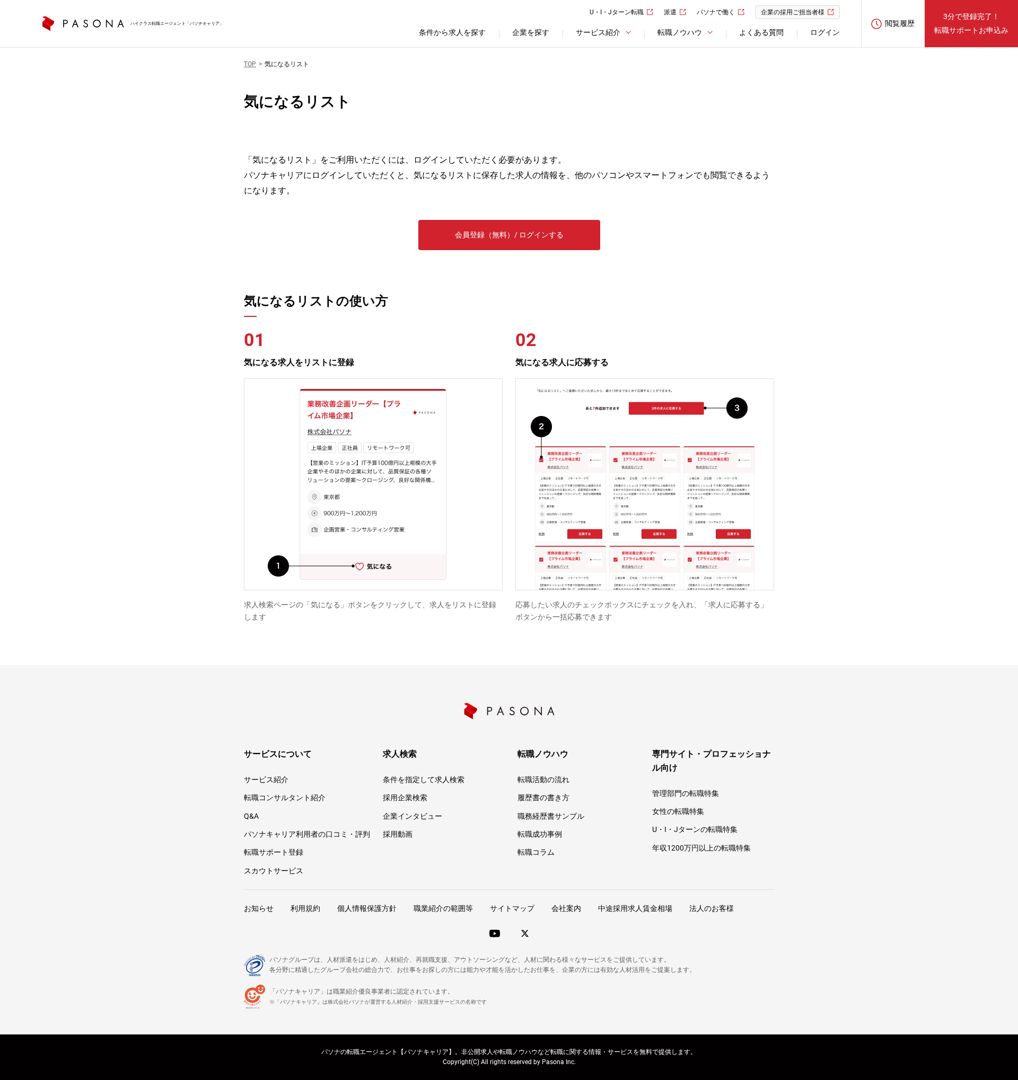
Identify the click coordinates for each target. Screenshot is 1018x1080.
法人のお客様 (711, 908)
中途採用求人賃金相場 (635, 908)
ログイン (825, 32)
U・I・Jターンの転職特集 (695, 829)
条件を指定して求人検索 (423, 779)
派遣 (670, 12)
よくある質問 (761, 32)
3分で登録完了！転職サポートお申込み (971, 23)
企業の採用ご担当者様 (792, 12)
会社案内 (566, 908)
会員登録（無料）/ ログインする (509, 235)
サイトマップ (512, 908)
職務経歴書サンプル (550, 816)
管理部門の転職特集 (685, 793)
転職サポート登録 (273, 852)
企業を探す (530, 32)
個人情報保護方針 (367, 908)
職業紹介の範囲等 (443, 908)
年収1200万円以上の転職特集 (701, 848)
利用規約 (305, 908)
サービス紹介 (266, 779)
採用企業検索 (405, 797)
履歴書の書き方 (543, 797)
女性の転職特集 (678, 811)
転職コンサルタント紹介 (285, 797)
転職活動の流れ (543, 779)
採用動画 (398, 834)
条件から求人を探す (452, 32)
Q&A (251, 816)
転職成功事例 (539, 834)
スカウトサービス (273, 870)
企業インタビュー (412, 816)
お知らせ (259, 908)
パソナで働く (716, 12)
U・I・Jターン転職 (617, 12)
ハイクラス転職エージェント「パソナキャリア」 (177, 23)
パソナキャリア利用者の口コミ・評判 (307, 834)
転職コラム (536, 852)
